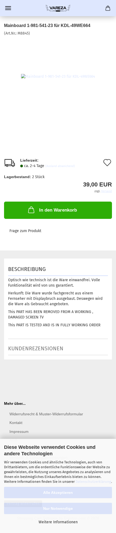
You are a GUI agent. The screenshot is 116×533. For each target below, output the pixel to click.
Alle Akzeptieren (58, 492)
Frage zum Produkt (25, 231)
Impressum (19, 431)
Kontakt (15, 422)
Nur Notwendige (58, 508)
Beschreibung (27, 269)
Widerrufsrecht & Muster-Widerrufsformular (46, 414)
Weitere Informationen (58, 522)
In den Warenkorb (58, 210)
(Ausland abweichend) (60, 166)
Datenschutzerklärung (93, 482)
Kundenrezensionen (35, 348)
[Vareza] (58, 8)
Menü (8, 8)
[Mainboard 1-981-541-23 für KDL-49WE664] (58, 76)
